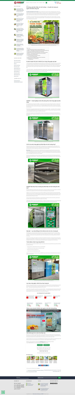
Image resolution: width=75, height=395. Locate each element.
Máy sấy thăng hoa (16, 71)
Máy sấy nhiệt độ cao (17, 68)
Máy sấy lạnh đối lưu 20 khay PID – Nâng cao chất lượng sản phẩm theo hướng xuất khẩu (39, 303)
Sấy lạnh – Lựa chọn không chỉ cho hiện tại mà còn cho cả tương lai (36, 53)
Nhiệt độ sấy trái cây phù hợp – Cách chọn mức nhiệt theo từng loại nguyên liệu (20, 19)
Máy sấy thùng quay (17, 74)
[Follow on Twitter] (51, 0)
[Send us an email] (52, 0)
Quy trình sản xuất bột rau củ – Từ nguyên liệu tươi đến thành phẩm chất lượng (20, 14)
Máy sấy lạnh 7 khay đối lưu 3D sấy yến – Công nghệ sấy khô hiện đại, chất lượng (57, 303)
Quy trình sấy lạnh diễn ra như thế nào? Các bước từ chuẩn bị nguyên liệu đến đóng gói (20, 49)
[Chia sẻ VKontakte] (43, 365)
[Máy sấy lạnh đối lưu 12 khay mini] (48, 298)
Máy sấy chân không (17, 65)
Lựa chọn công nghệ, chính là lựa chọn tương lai (33, 55)
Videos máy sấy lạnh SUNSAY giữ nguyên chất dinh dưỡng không (36, 57)
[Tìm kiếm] (46, 2)
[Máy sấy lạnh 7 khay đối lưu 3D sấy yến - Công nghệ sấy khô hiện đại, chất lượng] (57, 298)
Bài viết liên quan (31, 59)
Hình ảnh (40, 2)
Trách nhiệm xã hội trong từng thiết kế (32, 54)
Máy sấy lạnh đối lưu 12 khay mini (48, 303)
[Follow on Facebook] (51, 383)
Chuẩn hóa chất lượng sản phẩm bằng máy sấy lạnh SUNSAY (19, 45)
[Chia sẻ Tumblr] (47, 365)
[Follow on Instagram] (52, 383)
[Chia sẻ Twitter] (40, 365)
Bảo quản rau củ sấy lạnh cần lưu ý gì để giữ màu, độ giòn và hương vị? (20, 54)
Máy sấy (15, 63)
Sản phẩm (34, 2)
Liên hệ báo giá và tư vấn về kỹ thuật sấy (32, 58)
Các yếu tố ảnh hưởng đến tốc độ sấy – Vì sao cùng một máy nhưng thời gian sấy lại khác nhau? (20, 9)
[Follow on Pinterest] (56, 383)
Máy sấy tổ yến (16, 76)
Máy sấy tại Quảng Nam (17, 80)
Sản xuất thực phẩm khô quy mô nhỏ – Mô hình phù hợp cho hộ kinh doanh (19, 24)
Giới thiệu (31, 2)
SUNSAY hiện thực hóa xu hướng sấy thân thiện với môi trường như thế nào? (37, 52)
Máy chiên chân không (17, 60)
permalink (38, 368)
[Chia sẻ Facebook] (39, 365)
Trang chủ (27, 2)
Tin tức (38, 2)
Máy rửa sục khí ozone (17, 62)
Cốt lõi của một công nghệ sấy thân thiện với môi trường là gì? (35, 51)
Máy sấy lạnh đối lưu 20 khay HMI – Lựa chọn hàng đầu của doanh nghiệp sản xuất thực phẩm (30, 303)
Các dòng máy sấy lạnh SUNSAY (33, 56)
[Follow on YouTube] (53, 0)
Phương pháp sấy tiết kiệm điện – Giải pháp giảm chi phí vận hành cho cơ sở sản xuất (20, 35)
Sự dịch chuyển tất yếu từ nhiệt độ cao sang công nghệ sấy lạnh (36, 49)
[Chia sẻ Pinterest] (42, 365)
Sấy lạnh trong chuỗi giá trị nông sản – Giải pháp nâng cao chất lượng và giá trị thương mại (19, 40)
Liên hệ (43, 2)
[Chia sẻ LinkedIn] (45, 365)
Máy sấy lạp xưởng (16, 66)
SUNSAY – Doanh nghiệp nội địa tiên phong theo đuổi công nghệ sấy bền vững (38, 50)
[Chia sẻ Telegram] (48, 365)
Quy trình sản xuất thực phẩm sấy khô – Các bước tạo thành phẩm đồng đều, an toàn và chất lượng (20, 30)
